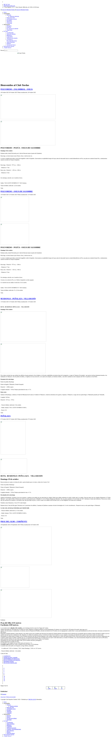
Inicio (5, 12)
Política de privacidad (10, 697)
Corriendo (9, 23)
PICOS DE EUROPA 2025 (10, 663)
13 (4, 680)
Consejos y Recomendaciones (12, 40)
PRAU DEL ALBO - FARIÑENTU (14, 521)
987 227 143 (7, 4)
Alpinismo (9, 21)
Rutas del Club (11, 17)
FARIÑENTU (7, 656)
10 (4, 676)
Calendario (10, 36)
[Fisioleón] (3, 694)
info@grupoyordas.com (9, 5)
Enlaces (9, 27)
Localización (10, 32)
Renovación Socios (9, 46)
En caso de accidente (12, 28)
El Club (6, 31)
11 (4, 677)
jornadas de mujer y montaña (10, 657)
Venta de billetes (11, 34)
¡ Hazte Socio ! (7, 47)
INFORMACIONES (9, 661)
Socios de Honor (11, 45)
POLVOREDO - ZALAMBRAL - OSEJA (17, 89)
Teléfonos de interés (12, 38)
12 (4, 679)
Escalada (9, 20)
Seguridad (9, 30)
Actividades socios (12, 19)
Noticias (9, 15)
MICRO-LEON (32, 699)
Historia (9, 43)
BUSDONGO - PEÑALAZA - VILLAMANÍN (18, 299)
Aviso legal (3, 697)
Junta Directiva (11, 42)
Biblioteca (9, 35)
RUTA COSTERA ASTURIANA (12, 660)
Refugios (9, 26)
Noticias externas (14, 16)
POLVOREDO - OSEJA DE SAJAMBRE (17, 191)
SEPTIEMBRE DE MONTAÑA (12, 658)
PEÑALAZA (5, 416)
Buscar (2, 50)
